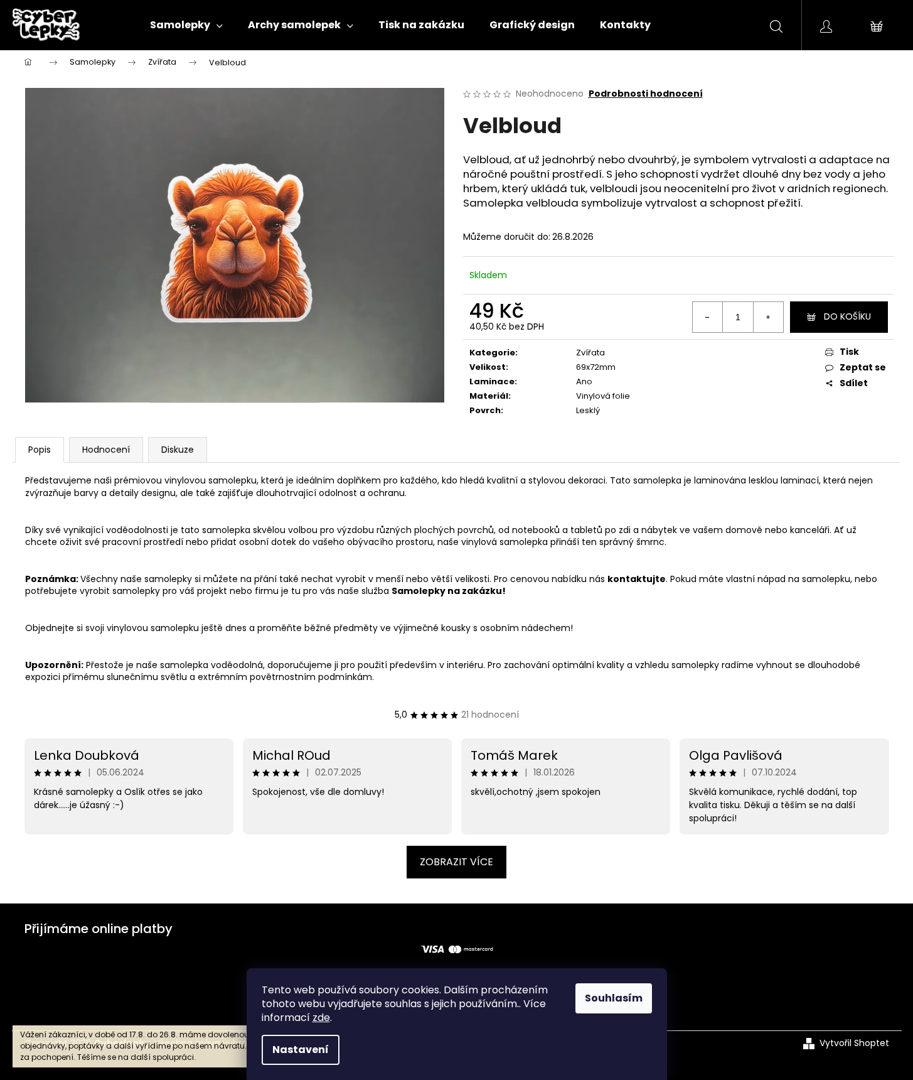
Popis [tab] (39, 449)
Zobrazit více (456, 862)
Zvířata (590, 353)
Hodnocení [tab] (106, 449)
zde (321, 1017)
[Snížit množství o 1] (708, 317)
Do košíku (847, 316)
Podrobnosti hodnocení (646, 94)
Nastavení (300, 1049)
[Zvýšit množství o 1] (768, 317)
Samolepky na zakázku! (449, 591)
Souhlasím (614, 998)
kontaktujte (636, 579)
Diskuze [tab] (177, 449)
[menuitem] (186, 25)
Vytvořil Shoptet (854, 1043)
